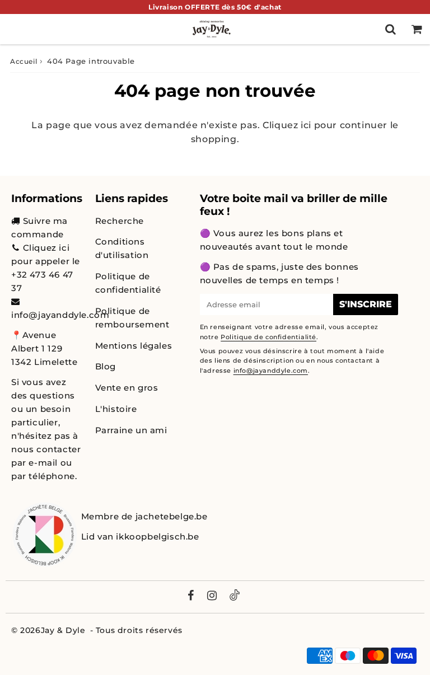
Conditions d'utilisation (122, 248)
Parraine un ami (131, 430)
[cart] (416, 29)
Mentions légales (133, 345)
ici (306, 125)
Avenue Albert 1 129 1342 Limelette (44, 348)
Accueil (23, 61)
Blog (105, 366)
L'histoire (116, 409)
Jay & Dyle (63, 630)
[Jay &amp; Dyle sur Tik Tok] (234, 596)
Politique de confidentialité (128, 283)
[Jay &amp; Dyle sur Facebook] (191, 596)
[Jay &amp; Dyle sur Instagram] (212, 596)
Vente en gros (126, 387)
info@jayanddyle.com (60, 315)
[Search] (390, 29)
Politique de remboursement (132, 318)
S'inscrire (365, 304)
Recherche (119, 220)
